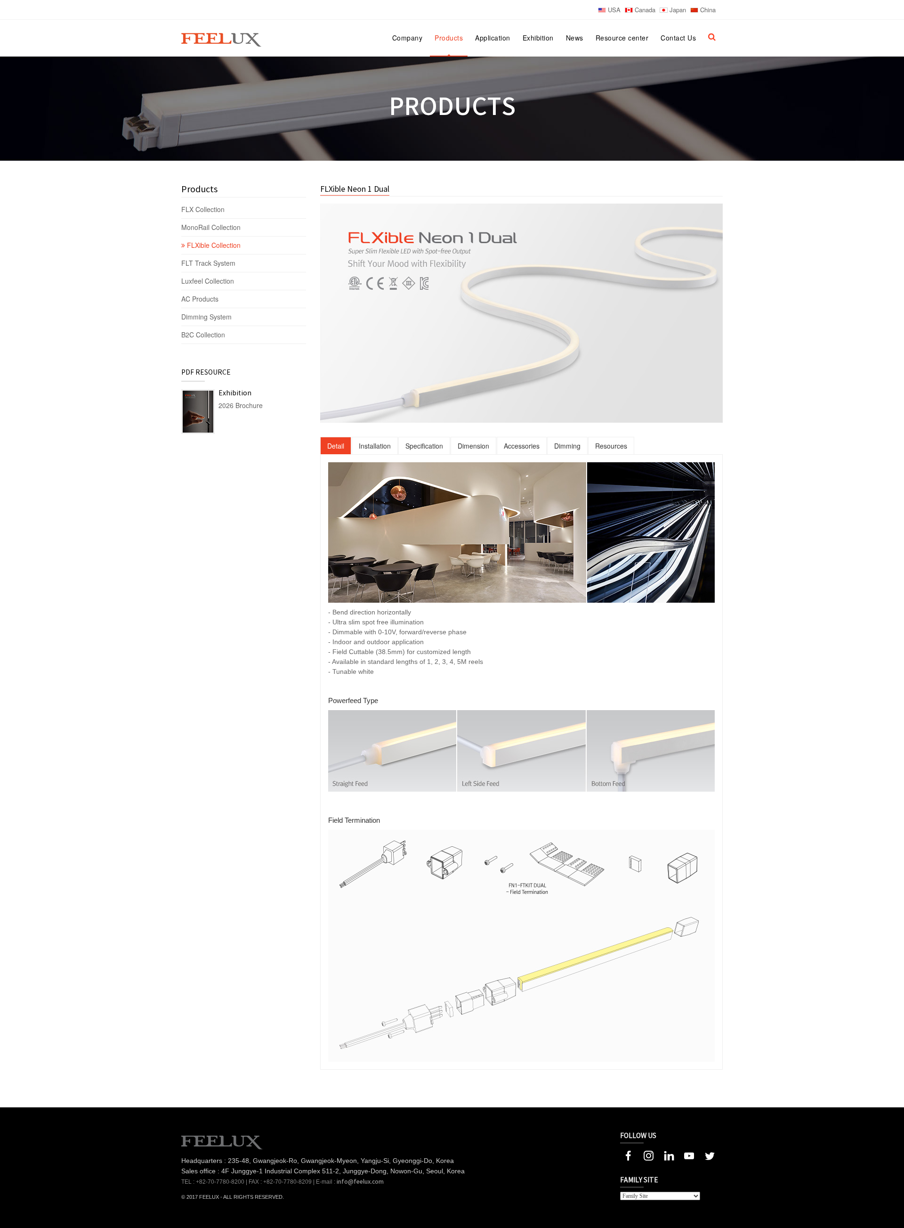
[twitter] (709, 1154)
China (707, 9)
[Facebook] (628, 1154)
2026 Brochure (240, 405)
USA (613, 9)
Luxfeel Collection (207, 281)
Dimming (567, 445)
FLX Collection (203, 209)
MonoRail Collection (211, 227)
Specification (424, 445)
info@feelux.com (360, 1182)
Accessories (522, 445)
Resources (611, 445)
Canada (644, 9)
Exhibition (538, 37)
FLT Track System (209, 263)
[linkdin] (669, 1154)
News (574, 37)
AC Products (200, 298)
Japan (677, 9)
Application (492, 37)
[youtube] (689, 1154)
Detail (335, 445)
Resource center (622, 37)
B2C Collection (203, 334)
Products (449, 37)
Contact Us (678, 37)
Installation (375, 445)
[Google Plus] (648, 1154)
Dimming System (206, 316)
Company (407, 37)
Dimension (473, 445)
